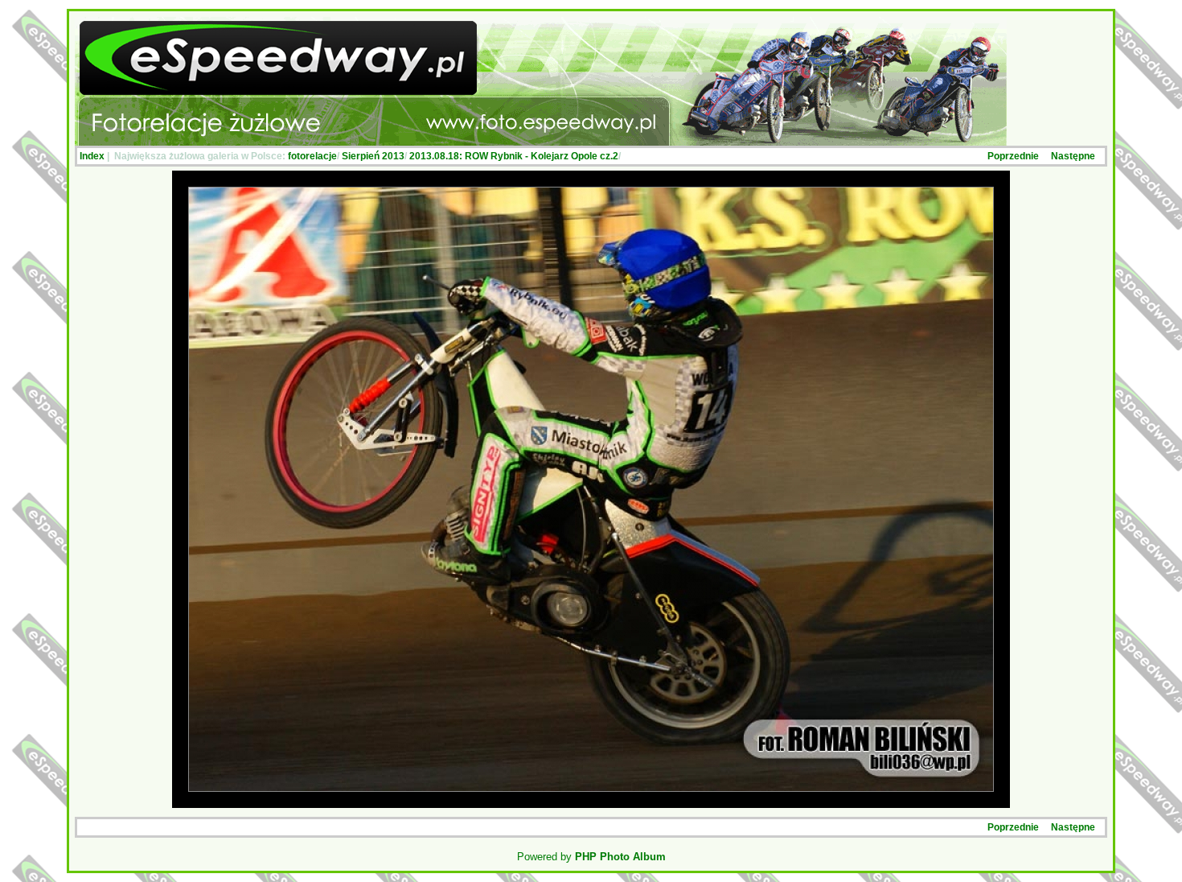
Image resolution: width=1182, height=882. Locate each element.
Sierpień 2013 (373, 156)
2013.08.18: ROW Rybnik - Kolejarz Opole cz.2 (513, 156)
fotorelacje (312, 156)
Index (92, 156)
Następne (1073, 156)
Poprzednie (1013, 156)
